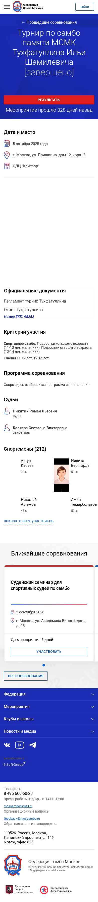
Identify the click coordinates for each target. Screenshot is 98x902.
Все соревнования (25, 676)
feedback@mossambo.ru (22, 818)
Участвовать (49, 652)
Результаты (49, 100)
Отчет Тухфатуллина (23, 309)
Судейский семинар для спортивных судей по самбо (40, 585)
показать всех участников (29, 520)
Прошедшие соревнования (52, 22)
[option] (49, 613)
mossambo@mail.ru (18, 806)
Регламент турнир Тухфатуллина (35, 301)
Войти (85, 7)
